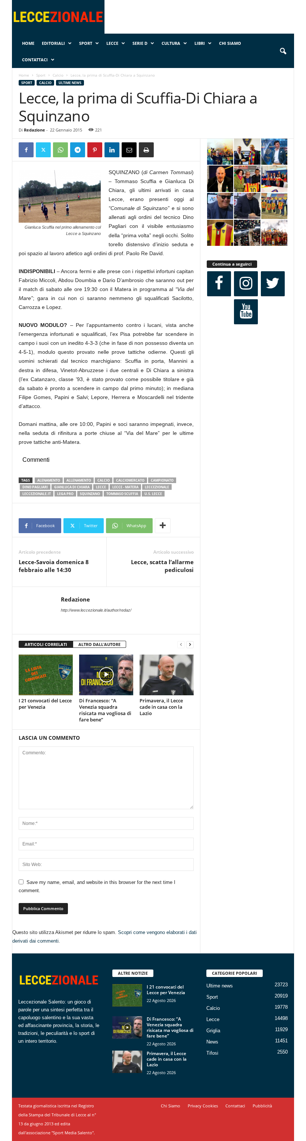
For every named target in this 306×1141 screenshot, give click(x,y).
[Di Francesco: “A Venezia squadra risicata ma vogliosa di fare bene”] (106, 675)
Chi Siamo (230, 43)
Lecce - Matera (125, 487)
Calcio (58, 75)
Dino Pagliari (35, 487)
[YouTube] (246, 311)
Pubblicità (262, 1105)
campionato (162, 480)
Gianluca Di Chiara (72, 487)
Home (28, 43)
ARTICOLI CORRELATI (46, 644)
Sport (85, 43)
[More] (163, 525)
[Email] (129, 149)
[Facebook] (26, 149)
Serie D (139, 43)
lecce (101, 487)
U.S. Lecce (153, 493)
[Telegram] (77, 149)
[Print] (146, 149)
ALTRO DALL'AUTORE (99, 644)
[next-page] (190, 645)
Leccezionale (157, 487)
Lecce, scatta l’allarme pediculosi (162, 565)
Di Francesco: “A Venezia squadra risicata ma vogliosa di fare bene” (105, 710)
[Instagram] (246, 283)
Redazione (34, 130)
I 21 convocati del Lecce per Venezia (45, 703)
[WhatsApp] (60, 149)
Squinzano (90, 493)
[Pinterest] (94, 149)
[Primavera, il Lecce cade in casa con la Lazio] (167, 675)
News (212, 1042)
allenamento (78, 480)
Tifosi (212, 1053)
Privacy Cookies (203, 1105)
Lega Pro (65, 493)
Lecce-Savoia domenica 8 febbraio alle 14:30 (54, 565)
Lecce (112, 43)
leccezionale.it (36, 493)
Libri (199, 43)
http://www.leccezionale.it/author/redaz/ (96, 610)
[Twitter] (43, 149)
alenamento (48, 480)
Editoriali (53, 43)
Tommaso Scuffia (122, 493)
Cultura (171, 43)
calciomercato (130, 480)
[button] (283, 51)
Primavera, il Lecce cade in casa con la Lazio (161, 707)
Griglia (213, 1030)
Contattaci (35, 59)
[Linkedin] (111, 149)
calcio (103, 480)
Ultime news (70, 82)
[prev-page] (181, 645)
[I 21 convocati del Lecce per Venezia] (46, 675)
